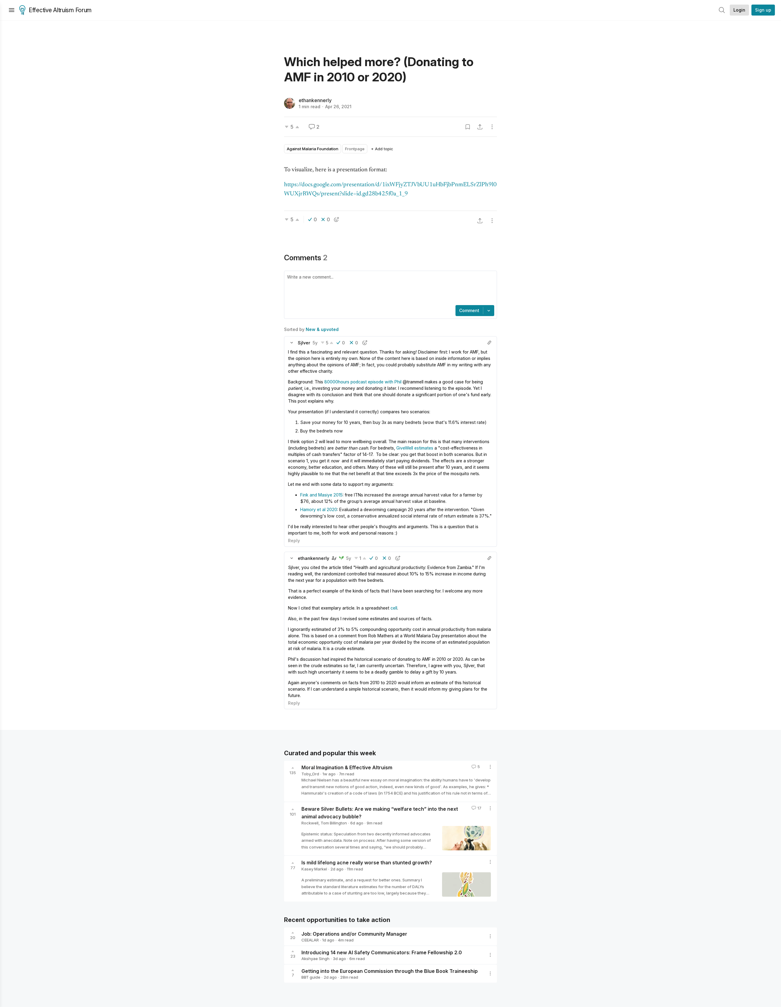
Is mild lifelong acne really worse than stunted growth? (366, 862)
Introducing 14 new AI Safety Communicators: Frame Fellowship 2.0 (381, 952)
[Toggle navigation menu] (11, 10)
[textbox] (389, 288)
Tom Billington (334, 822)
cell (393, 607)
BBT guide (310, 977)
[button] (291, 342)
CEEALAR (310, 940)
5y (315, 342)
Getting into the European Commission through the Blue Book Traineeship (389, 971)
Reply (294, 540)
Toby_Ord (310, 773)
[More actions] (492, 127)
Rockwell (310, 822)
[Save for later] (468, 127)
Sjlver (304, 342)
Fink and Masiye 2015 (321, 494)
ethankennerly (315, 100)
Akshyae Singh (315, 958)
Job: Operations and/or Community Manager (354, 933)
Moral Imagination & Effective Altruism (346, 767)
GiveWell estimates (414, 447)
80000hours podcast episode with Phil (362, 381)
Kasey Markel (314, 868)
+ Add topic (382, 148)
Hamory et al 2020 (318, 509)
